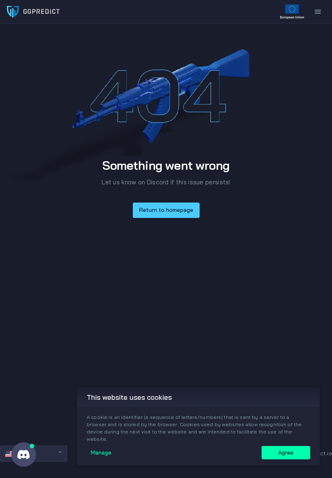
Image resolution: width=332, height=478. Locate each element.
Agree (286, 452)
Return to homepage (166, 209)
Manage (101, 452)
